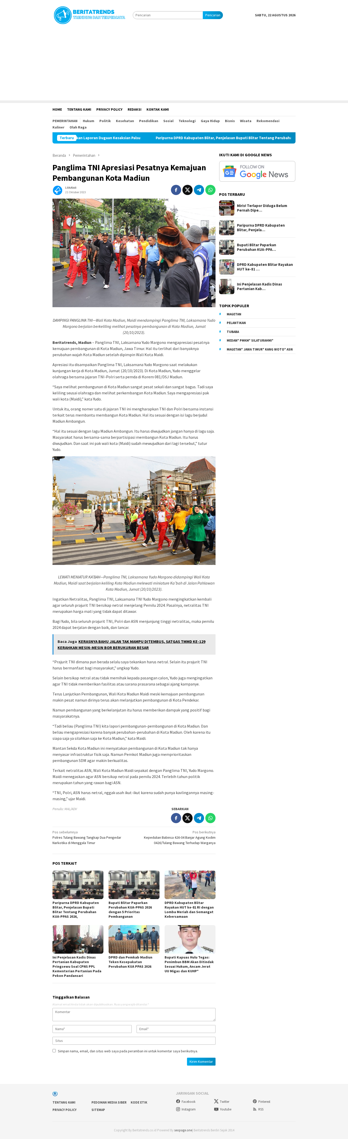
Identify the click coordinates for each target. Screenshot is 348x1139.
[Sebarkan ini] (176, 190)
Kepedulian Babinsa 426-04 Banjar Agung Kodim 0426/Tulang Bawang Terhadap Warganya (180, 837)
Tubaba (233, 332)
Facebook (188, 1101)
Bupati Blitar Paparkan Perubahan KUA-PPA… (256, 247)
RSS (260, 1109)
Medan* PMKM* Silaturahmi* (250, 340)
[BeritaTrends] (89, 14)
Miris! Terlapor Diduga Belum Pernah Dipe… (262, 208)
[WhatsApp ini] (210, 190)
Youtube (225, 1109)
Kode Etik (139, 1102)
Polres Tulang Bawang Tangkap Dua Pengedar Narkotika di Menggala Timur (86, 837)
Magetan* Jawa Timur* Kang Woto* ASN (260, 349)
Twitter (224, 1101)
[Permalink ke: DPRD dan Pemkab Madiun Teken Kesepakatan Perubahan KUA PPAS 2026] (134, 939)
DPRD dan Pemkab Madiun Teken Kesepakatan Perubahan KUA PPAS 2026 (130, 962)
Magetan (234, 314)
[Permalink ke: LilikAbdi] (57, 189)
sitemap (98, 1110)
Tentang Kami (63, 1102)
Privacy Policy (64, 1110)
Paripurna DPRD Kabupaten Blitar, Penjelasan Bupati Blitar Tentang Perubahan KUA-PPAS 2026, (199, 138)
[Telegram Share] (199, 190)
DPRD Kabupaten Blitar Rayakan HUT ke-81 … (265, 266)
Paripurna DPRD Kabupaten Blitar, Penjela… (261, 227)
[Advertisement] (174, 64)
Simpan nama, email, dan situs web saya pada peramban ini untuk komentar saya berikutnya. (128, 1051)
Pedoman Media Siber (109, 1102)
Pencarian (212, 15)
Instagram (189, 1109)
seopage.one (183, 1130)
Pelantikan (236, 323)
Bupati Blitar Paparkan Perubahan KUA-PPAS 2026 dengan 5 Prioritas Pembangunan (130, 909)
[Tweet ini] (187, 190)
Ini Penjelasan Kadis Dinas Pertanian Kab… (259, 286)
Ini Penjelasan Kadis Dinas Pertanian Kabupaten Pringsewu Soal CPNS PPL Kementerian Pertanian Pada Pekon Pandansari (76, 966)
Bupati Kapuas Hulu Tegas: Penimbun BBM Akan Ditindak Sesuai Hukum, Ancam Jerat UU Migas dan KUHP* (189, 964)
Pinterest (264, 1101)
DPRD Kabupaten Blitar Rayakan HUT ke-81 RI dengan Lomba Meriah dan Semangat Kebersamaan (189, 909)
